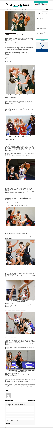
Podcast (20, 9)
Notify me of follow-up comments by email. (13, 420)
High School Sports (9, 9)
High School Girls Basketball (12, 33)
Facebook (26, 9)
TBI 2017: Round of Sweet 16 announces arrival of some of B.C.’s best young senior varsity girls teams (10, 400)
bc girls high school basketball (11, 391)
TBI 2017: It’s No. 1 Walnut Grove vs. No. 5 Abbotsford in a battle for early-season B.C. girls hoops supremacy (31, 400)
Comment (8, 405)
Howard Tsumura (16, 391)
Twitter (23, 9)
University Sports (15, 9)
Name (7, 412)
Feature (7, 33)
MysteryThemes (18, 427)
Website (7, 417)
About (29, 9)
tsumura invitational (20, 391)
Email (7, 415)
